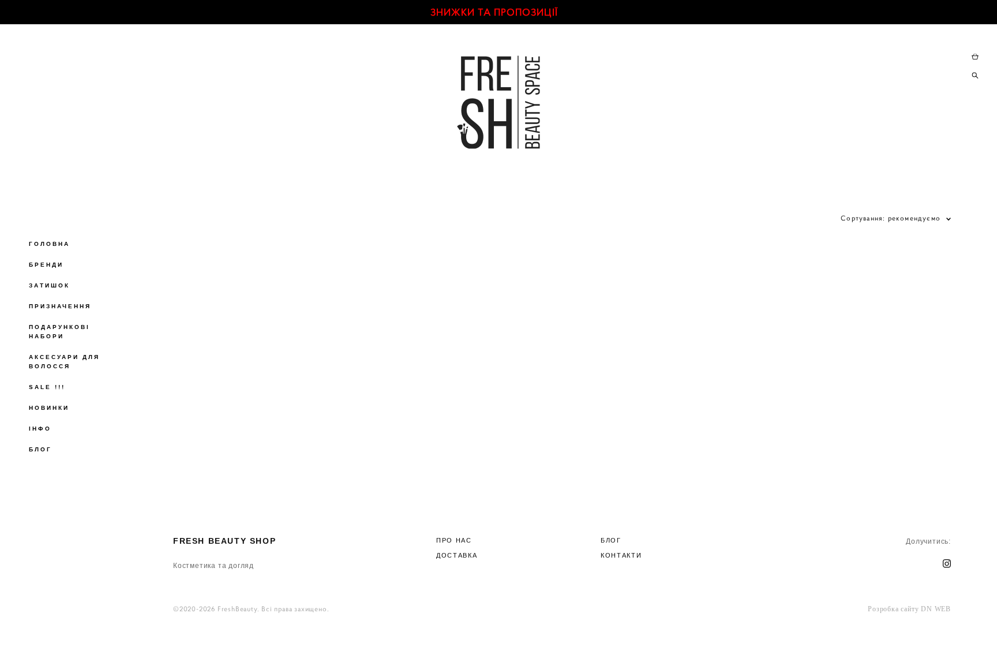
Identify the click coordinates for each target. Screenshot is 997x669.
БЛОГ (40, 449)
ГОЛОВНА (49, 244)
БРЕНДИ (46, 264)
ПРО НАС (454, 540)
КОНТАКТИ (621, 555)
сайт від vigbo (562, 642)
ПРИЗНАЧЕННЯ (60, 306)
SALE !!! (47, 387)
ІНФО (40, 428)
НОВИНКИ (49, 408)
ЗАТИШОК (49, 285)
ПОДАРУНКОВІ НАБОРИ (59, 331)
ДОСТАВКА (456, 555)
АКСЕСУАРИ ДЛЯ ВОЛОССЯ (64, 361)
